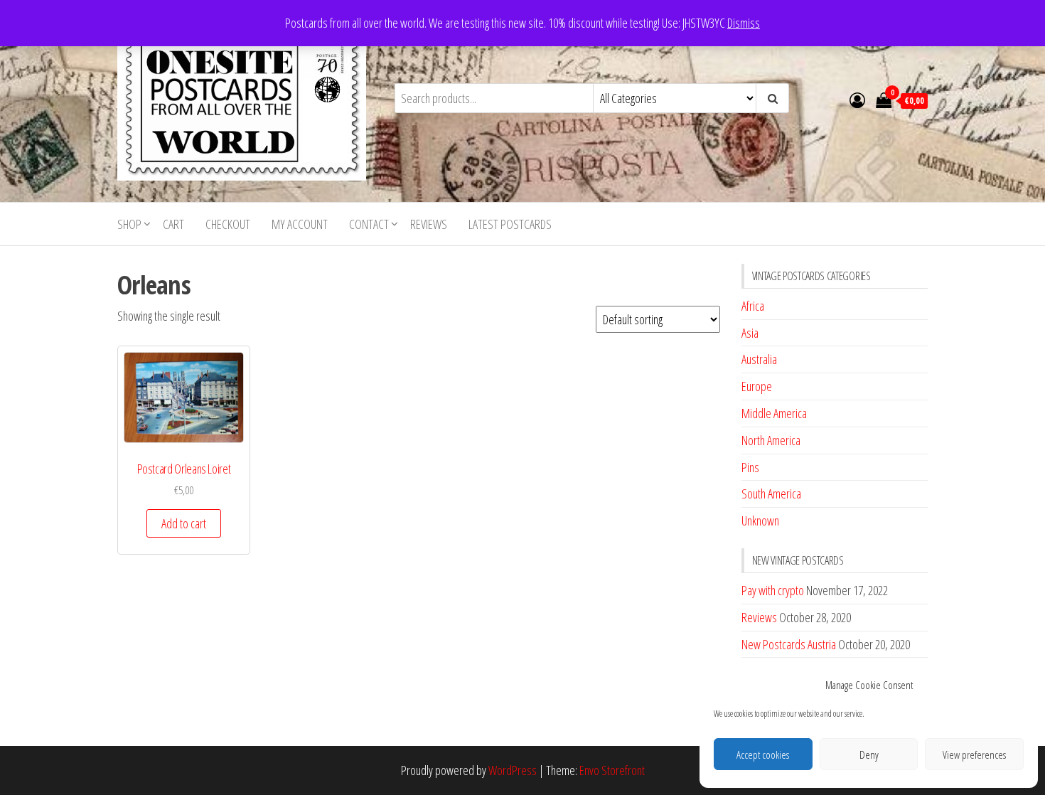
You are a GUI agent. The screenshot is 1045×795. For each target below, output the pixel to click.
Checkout (227, 224)
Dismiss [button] (743, 22)
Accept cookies (762, 754)
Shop (129, 224)
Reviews (428, 224)
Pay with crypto (772, 590)
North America (770, 440)
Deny (869, 754)
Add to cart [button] (183, 523)
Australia (759, 359)
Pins (750, 467)
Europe (756, 386)
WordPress (512, 770)
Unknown (760, 520)
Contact (369, 224)
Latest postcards (510, 224)
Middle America (774, 413)
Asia (750, 332)
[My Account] (857, 99)
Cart (173, 224)
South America (771, 493)
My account (300, 224)
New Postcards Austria (788, 644)
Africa (752, 305)
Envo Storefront (612, 770)
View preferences (974, 754)
